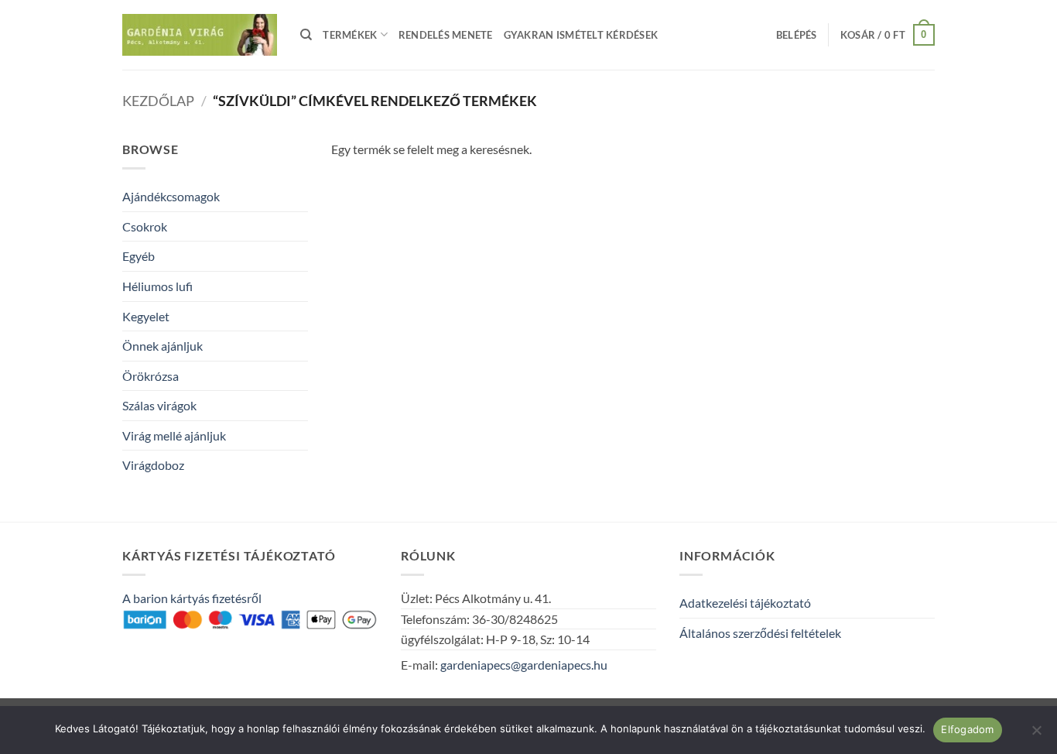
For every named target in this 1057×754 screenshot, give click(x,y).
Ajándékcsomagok (171, 196)
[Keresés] (306, 35)
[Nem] (1036, 734)
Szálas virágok (159, 405)
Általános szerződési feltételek (760, 632)
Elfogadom (967, 729)
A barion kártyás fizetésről (192, 598)
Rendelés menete (446, 35)
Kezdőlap (158, 100)
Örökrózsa (150, 375)
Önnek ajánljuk (162, 345)
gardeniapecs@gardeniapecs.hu (523, 664)
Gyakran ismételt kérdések (581, 35)
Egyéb (138, 255)
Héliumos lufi (157, 286)
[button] (796, 34)
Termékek (350, 35)
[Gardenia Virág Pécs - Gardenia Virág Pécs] (199, 35)
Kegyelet (145, 316)
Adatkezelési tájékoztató (745, 602)
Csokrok (144, 226)
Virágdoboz (153, 465)
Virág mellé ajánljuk (174, 435)
